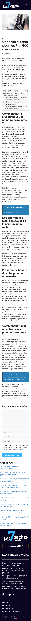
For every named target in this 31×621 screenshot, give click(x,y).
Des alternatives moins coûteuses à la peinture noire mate (15, 99)
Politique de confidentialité (11, 611)
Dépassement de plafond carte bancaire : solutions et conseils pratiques (13, 570)
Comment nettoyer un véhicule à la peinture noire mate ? (16, 107)
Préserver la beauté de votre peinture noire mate (14, 103)
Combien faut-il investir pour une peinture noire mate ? (14, 94)
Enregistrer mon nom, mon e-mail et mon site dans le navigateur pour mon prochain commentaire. (16, 447)
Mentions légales (8, 608)
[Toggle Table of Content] (25, 91)
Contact (5, 602)
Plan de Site (6, 605)
